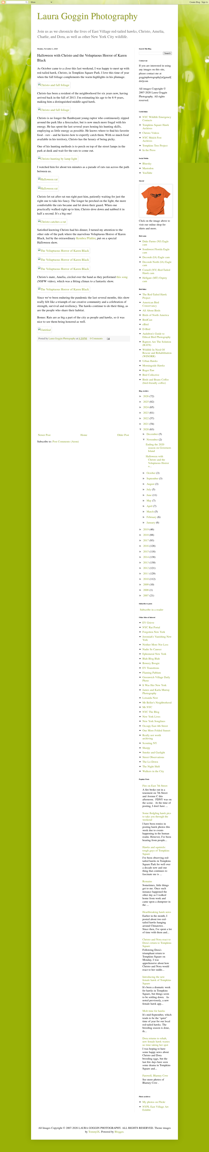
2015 (146, 551)
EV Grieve (148, 622)
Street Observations (153, 757)
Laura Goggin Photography (87, 15)
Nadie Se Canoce (152, 649)
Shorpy (146, 748)
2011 (146, 573)
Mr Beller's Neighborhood (157, 702)
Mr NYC (147, 707)
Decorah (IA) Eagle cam (156, 257)
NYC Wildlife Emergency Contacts (156, 118)
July (149, 489)
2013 (146, 562)
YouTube (147, 173)
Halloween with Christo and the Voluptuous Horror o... (157, 461)
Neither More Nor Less (155, 644)
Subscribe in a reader (151, 609)
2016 (146, 546)
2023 (146, 412)
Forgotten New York (153, 632)
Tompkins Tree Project (155, 145)
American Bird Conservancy (150, 303)
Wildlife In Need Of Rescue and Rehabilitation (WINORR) (157, 353)
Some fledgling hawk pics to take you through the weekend (156, 816)
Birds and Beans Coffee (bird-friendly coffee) (155, 381)
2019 (146, 529)
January (151, 522)
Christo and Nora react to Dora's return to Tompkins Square (156, 942)
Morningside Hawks (153, 365)
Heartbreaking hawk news (156, 912)
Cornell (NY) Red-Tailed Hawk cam (156, 271)
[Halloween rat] (48, 179)
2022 (146, 418)
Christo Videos (150, 133)
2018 (146, 535)
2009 (146, 584)
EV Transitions (150, 668)
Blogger (119, 1131)
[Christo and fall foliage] (53, 85)
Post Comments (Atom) (65, 441)
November (153, 439)
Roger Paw (148, 370)
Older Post (123, 435)
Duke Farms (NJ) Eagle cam (155, 242)
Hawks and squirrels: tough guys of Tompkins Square (155, 850)
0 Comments (96, 338)
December (153, 434)
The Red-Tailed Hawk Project (154, 295)
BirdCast (147, 319)
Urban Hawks (150, 361)
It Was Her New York (154, 685)
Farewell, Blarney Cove (155, 1075)
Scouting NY (149, 743)
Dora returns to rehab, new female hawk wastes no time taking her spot (156, 1041)
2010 (146, 579)
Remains (147, 881)
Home (83, 435)
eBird (145, 324)
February (152, 517)
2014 (146, 557)
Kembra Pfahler (86, 238)
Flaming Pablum (151, 672)
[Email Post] (108, 338)
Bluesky (146, 163)
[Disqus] (83, 387)
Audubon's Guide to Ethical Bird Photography (156, 335)
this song (122, 277)
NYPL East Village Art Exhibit (155, 1108)
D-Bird (146, 329)
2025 (146, 401)
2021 (146, 423)
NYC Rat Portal (151, 627)
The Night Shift (151, 766)
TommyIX (94, 1131)
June (149, 495)
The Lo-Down (150, 761)
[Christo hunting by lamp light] (57, 159)
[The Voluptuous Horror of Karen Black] (63, 251)
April (150, 506)
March (151, 511)
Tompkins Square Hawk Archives (155, 126)
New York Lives (151, 716)
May (149, 500)
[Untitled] (44, 330)
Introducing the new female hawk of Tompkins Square (156, 980)
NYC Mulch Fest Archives (151, 139)
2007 (146, 595)
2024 (146, 407)
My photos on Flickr (153, 1102)
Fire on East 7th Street (154, 785)
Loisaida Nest (150, 697)
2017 (146, 540)
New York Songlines (153, 721)
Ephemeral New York (154, 654)
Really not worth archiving (151, 736)
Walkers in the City (153, 771)
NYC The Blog (150, 712)
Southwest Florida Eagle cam (156, 250)
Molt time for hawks (153, 1011)
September (153, 478)
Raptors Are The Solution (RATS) (156, 343)
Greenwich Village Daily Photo (156, 678)
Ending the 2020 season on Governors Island (158, 447)
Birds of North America (155, 315)
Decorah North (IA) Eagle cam (157, 263)
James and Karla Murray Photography (156, 691)
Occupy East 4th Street (155, 726)
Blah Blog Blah (151, 658)
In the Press (148, 150)
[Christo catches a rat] (52, 222)
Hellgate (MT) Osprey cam (154, 279)
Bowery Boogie (151, 663)
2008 (146, 590)
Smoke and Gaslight (153, 752)
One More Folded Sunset (156, 730)
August (151, 484)
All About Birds (151, 310)
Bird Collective (150, 375)
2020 (146, 429)
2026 (146, 396)
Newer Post (44, 435)
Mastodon (147, 168)
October (151, 473)
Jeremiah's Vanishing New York (157, 638)
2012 (146, 568)
